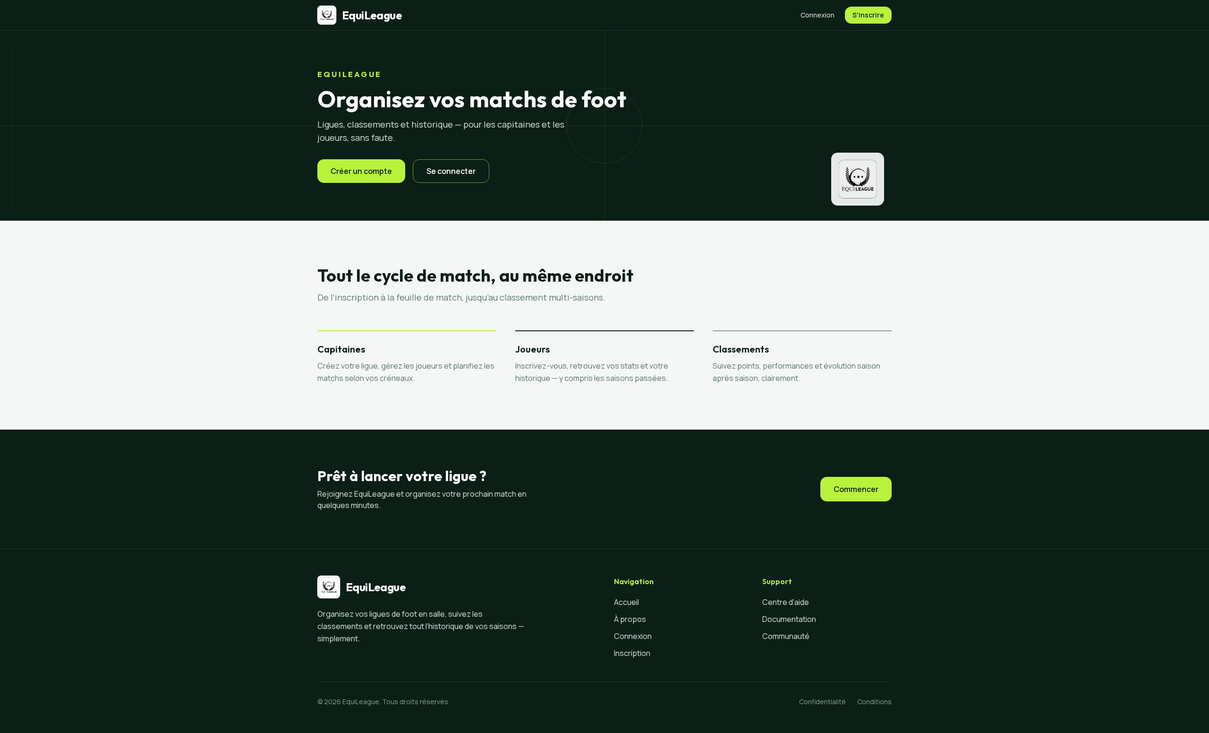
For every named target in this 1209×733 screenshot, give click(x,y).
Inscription (632, 653)
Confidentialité (822, 701)
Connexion (817, 14)
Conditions (874, 701)
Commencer (856, 489)
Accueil (626, 602)
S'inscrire (868, 14)
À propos (630, 619)
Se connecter (451, 171)
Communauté (785, 636)
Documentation (789, 619)
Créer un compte (361, 171)
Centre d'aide (785, 602)
